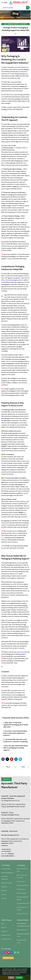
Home (13, 17)
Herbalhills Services (13, 24)
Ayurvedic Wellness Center (22, 941)
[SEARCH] (28, 7)
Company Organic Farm (23, 903)
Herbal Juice (4, 886)
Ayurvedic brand (22, 652)
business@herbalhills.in (8, 856)
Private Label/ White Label (22, 870)
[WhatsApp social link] (15, 952)
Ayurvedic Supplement (7, 872)
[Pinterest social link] (11, 759)
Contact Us (6, 779)
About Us (3, 927)
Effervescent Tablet (6, 883)
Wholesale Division (22, 930)
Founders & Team (6, 935)
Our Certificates (21, 881)
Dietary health (8, 69)
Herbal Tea (4, 890)
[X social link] (7, 759)
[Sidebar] (2, 296)
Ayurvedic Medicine (6, 869)
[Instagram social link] (5, 952)
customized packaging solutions (14, 280)
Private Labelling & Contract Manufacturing (23, 925)
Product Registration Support (22, 908)
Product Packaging (21, 893)
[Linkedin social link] (16, 759)
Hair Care (3, 894)
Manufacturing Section (23, 885)
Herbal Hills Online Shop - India (23, 935)
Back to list (15, 767)
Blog (18, 17)
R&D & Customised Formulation (22, 876)
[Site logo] (18, 2)
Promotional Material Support (22, 898)
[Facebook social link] (3, 759)
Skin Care (3, 898)
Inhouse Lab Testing (22, 913)
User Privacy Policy (6, 939)
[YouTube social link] (8, 952)
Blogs (2, 923)
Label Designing (21, 889)
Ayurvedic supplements (22, 67)
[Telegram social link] (20, 759)
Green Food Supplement (4, 878)
